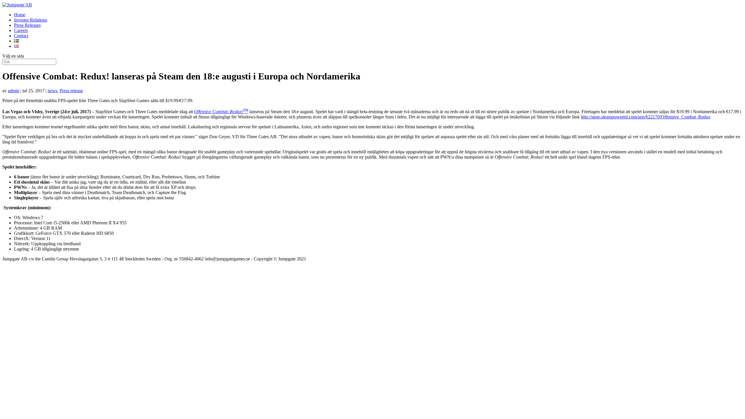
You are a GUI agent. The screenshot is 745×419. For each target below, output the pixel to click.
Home (19, 14)
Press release (71, 90)
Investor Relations (30, 19)
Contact (21, 35)
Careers (21, 30)
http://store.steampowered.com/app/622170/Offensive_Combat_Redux (645, 116)
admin (13, 90)
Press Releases (27, 25)
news (52, 90)
